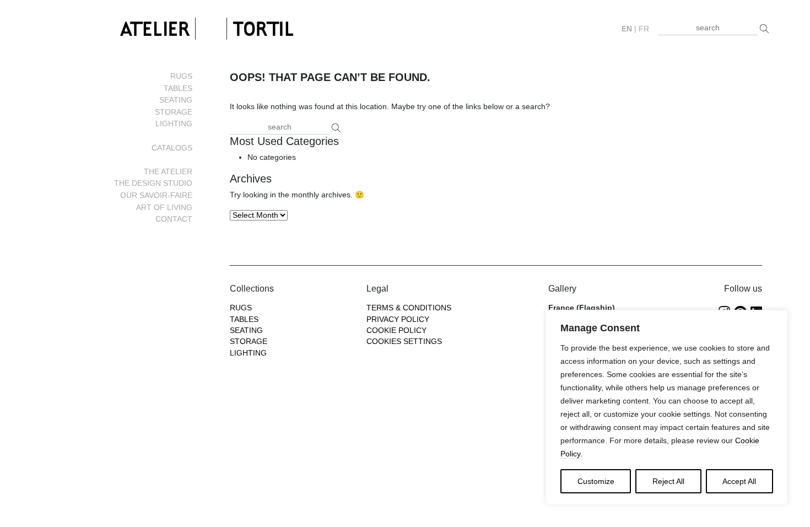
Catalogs (172, 147)
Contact (173, 218)
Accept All (739, 481)
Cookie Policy (396, 330)
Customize (595, 481)
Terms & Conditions (408, 308)
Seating (175, 99)
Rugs (181, 76)
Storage (173, 111)
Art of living (164, 207)
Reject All (668, 481)
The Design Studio (153, 183)
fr (644, 29)
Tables (178, 88)
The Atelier (168, 171)
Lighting (173, 123)
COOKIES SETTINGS (404, 341)
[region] (667, 407)
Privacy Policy (397, 319)
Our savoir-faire (156, 195)
